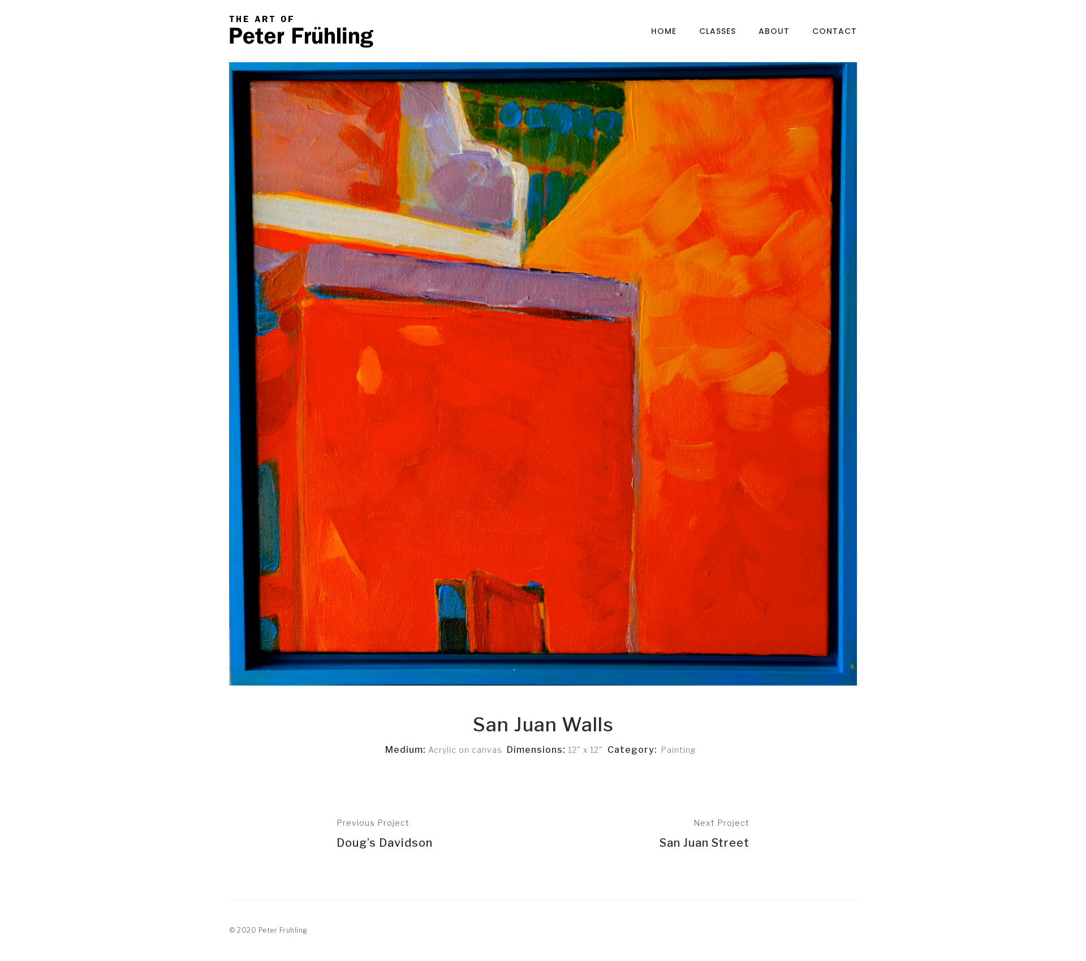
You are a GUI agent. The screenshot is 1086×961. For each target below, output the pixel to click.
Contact (834, 31)
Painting (678, 750)
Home (663, 31)
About (774, 31)
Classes (717, 31)
